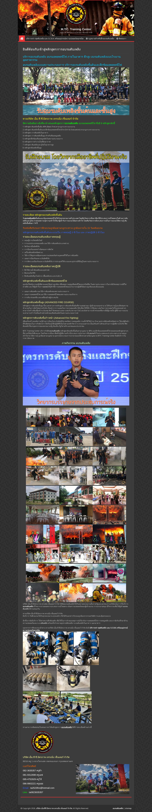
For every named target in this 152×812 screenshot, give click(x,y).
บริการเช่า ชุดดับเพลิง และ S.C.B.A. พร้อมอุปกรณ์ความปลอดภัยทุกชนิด (55, 38)
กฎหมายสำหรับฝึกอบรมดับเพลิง (101, 38)
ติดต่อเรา (122, 38)
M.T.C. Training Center (76, 29)
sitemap (128, 808)
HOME (22, 38)
